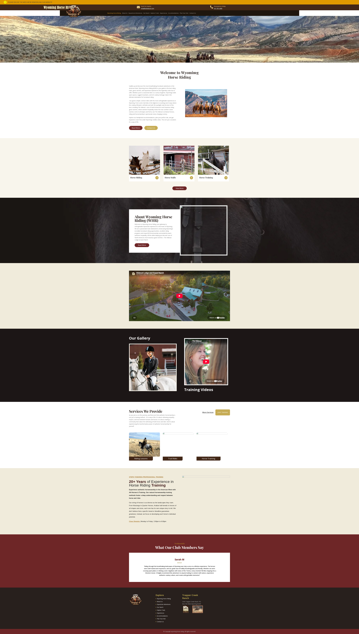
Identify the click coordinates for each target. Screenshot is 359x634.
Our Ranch (146, 13)
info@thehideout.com (147, 8)
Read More (136, 128)
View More (179, 188)
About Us (124, 13)
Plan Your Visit (184, 13)
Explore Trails (155, 13)
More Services (208, 412)
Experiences (163, 13)
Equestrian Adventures (135, 13)
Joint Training (223, 412)
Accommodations (173, 13)
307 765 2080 (218, 8)
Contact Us (192, 13)
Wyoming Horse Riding (114, 13)
